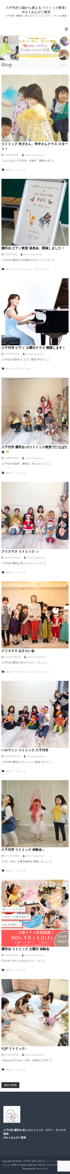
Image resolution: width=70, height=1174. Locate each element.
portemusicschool (34, 155)
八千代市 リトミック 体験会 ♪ (23, 850)
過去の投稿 (10, 1085)
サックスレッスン (23, 269)
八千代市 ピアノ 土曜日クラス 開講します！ (33, 348)
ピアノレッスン (42, 269)
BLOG (9, 169)
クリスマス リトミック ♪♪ (20, 551)
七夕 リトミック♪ (14, 1048)
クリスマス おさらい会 (18, 651)
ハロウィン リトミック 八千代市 (24, 750)
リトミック (20, 169)
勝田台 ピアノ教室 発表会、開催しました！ (33, 248)
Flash (49, 1164)
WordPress (42, 1168)
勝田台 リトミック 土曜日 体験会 (25, 949)
